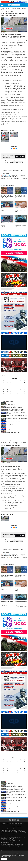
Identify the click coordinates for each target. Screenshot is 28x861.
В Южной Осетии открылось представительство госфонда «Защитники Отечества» (16, 431)
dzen (13, 820)
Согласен (4, 859)
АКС (2, 175)
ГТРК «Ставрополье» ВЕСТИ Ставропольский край (14, 5)
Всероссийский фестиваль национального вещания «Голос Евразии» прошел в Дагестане (15, 425)
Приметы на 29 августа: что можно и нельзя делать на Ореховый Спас (7, 196)
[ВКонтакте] (12, 148)
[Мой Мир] (16, 148)
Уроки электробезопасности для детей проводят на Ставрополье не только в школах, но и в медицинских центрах (21, 225)
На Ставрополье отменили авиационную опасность (14, 422)
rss (18, 820)
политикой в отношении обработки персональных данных (13, 856)
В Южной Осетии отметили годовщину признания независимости (16, 416)
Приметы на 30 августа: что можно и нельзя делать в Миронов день (20, 196)
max (10, 820)
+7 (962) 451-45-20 (18, 162)
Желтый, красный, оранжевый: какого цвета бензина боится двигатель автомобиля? (15, 410)
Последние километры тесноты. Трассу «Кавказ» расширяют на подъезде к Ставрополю (16, 407)
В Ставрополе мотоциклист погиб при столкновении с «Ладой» (7, 224)
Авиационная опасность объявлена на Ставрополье (13, 428)
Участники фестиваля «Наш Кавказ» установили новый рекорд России (16, 403)
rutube (15, 820)
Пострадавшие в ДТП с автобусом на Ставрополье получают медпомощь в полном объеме (16, 419)
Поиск (25, 5)
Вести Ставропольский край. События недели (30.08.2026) (15, 413)
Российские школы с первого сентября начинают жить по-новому (21, 210)
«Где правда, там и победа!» (7, 209)
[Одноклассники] (14, 148)
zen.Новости (7, 175)
